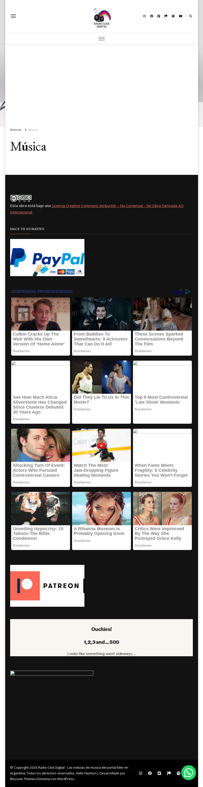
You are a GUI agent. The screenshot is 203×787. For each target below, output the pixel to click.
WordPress (65, 779)
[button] (188, 772)
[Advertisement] (101, 83)
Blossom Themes (23, 779)
